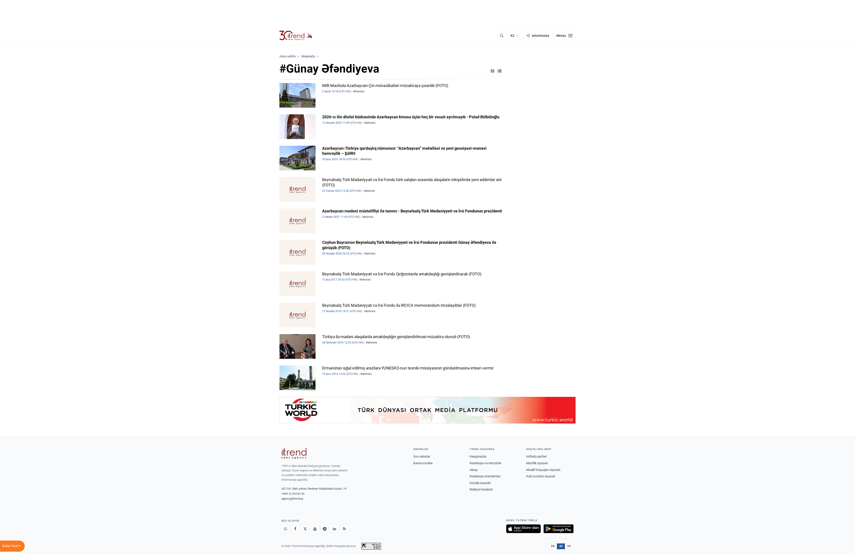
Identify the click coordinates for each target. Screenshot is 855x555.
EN (553, 546)
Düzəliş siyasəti (480, 483)
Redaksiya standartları (485, 476)
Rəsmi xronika (423, 463)
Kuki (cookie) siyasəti (540, 476)
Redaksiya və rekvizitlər (485, 463)
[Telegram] (325, 529)
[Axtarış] (501, 35)
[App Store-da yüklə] (523, 528)
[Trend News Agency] (293, 453)
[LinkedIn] (334, 529)
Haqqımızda (478, 456)
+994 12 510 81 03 (292, 493)
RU (569, 546)
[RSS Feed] (344, 529)
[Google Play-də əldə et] (559, 528)
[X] (305, 529)
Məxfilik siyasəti (537, 463)
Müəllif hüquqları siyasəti (543, 470)
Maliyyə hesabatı (481, 489)
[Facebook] (295, 529)
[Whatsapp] (285, 529)
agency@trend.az (292, 498)
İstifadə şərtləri (536, 456)
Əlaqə (474, 470)
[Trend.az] (295, 35)
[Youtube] (315, 529)
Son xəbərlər (421, 456)
